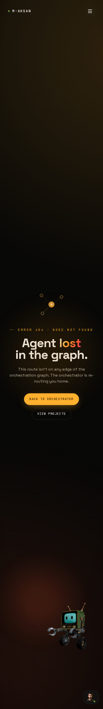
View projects (51, 414)
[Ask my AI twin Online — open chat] (91, 697)
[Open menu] (90, 11)
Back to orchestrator (52, 399)
